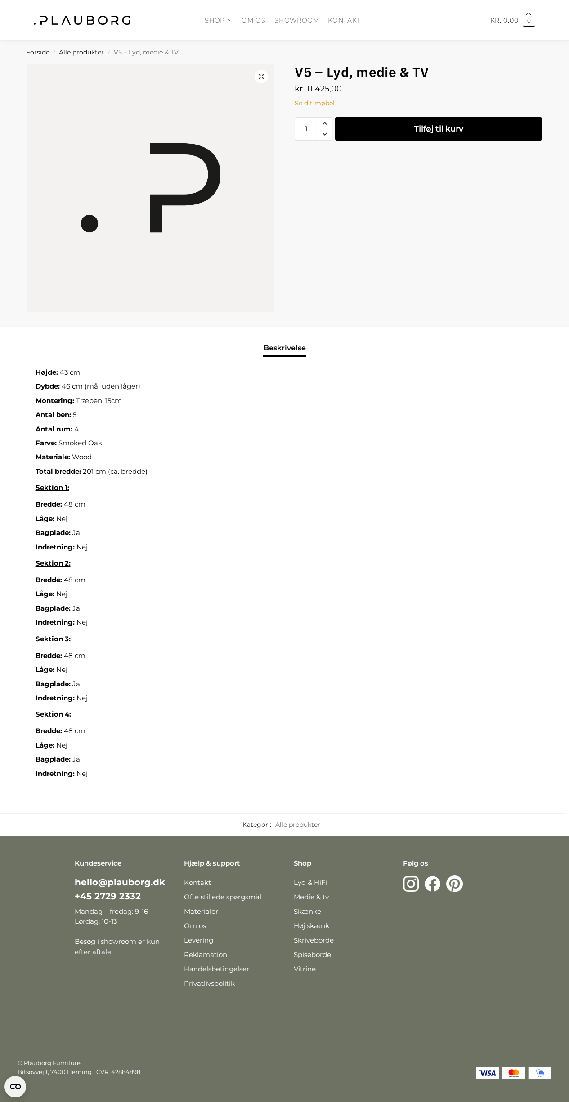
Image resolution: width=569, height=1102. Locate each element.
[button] (261, 76)
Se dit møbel (315, 103)
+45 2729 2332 (108, 896)
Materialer (201, 911)
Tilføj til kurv (438, 129)
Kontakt (197, 882)
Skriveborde (314, 940)
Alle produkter (81, 52)
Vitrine (305, 969)
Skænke (307, 911)
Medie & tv (311, 897)
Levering (198, 940)
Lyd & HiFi (310, 882)
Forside (37, 52)
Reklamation (205, 954)
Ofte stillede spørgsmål (222, 897)
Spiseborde (312, 954)
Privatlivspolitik (209, 983)
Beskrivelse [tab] (285, 348)
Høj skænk (311, 925)
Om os (195, 925)
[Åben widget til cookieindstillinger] (15, 1086)
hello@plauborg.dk (120, 882)
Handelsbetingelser (216, 969)
